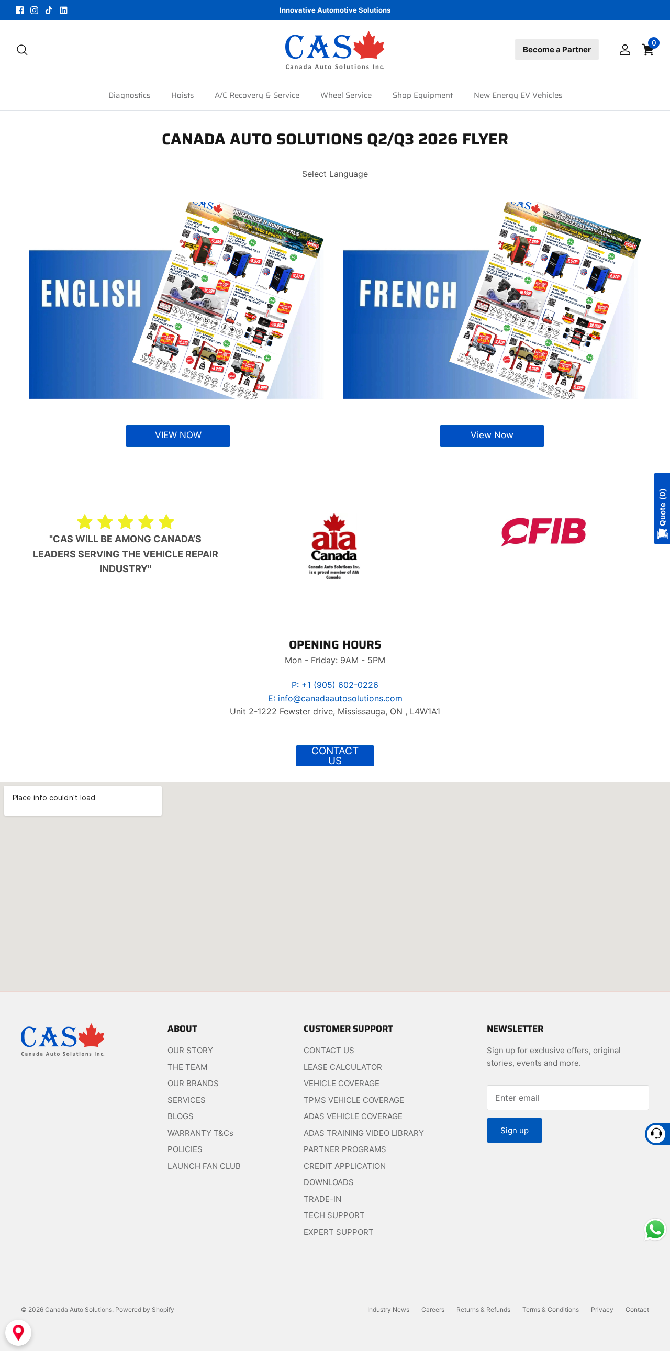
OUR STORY (190, 1050)
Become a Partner (557, 49)
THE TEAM (187, 1067)
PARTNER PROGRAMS (345, 1149)
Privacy (602, 1309)
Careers (432, 1309)
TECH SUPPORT (334, 1215)
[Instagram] (34, 10)
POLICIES (185, 1149)
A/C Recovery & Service (257, 95)
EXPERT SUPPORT (339, 1232)
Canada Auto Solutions (78, 1309)
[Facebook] (20, 10)
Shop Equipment (423, 95)
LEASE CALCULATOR (343, 1067)
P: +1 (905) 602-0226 (335, 684)
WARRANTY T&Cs (200, 1133)
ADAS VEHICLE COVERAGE (353, 1116)
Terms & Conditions (550, 1309)
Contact (637, 1309)
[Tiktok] (49, 10)
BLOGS (181, 1116)
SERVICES (187, 1100)
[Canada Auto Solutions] (335, 50)
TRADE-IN (322, 1199)
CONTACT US (329, 1050)
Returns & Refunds (483, 1309)
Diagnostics (129, 95)
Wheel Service (346, 95)
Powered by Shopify (144, 1309)
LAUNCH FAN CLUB (204, 1166)
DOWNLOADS (329, 1182)
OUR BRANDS (193, 1083)
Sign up (514, 1130)
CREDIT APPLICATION (345, 1166)
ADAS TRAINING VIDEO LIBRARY (364, 1133)
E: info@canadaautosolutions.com (335, 698)
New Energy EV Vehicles (518, 95)
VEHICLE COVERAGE (341, 1083)
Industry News (388, 1309)
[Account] (623, 49)
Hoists (182, 95)
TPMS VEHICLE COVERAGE (354, 1100)
